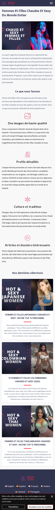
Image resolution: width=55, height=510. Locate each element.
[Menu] (51, 3)
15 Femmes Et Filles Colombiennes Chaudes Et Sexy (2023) (27, 379)
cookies (19, 496)
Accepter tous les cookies (40, 507)
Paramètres (13, 507)
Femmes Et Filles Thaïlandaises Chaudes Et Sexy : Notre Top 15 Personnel (27, 443)
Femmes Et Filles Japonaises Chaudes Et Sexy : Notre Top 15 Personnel (27, 316)
